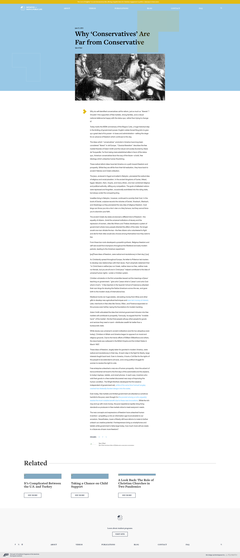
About (67, 8)
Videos (92, 8)
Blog (149, 8)
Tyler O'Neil (78, 48)
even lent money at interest (137, 300)
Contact (175, 8)
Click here (147, 2)
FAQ (201, 8)
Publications (121, 8)
